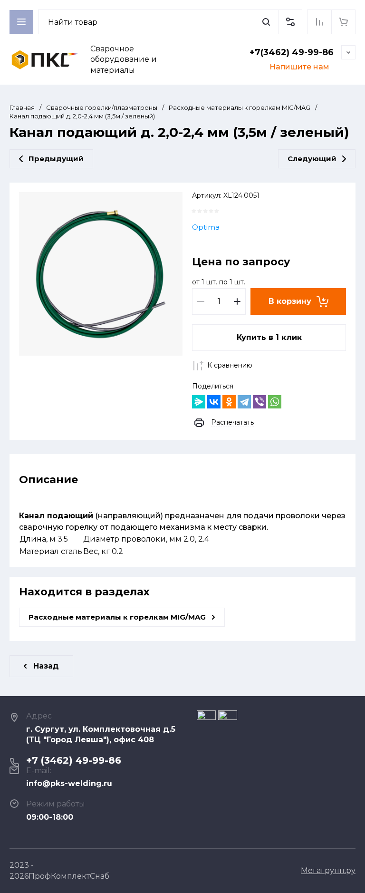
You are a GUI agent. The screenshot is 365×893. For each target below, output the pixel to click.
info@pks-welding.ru (69, 783)
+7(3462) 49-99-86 (292, 52)
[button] (290, 22)
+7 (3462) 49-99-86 (73, 760)
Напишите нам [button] (299, 66)
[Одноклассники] (229, 401)
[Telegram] (244, 401)
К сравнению (229, 365)
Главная (22, 107)
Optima (206, 227)
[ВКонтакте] (214, 401)
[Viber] (259, 401)
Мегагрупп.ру (328, 870)
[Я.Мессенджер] (198, 401)
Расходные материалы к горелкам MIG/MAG (239, 107)
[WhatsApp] (274, 401)
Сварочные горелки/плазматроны (101, 107)
